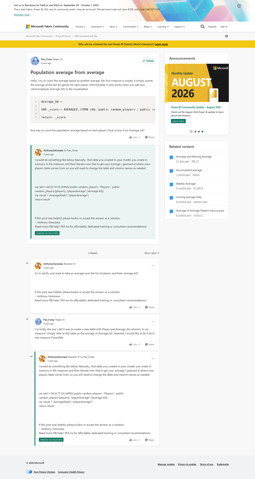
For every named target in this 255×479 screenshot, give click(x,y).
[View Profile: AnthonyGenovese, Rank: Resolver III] (38, 265)
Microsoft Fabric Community (39, 36)
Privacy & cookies (187, 464)
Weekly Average (186, 183)
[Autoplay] (191, 131)
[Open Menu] (226, 36)
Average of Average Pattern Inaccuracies (200, 210)
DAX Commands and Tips (86, 36)
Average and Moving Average (194, 156)
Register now (22, 14)
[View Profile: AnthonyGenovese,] (38, 152)
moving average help (188, 197)
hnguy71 (198, 215)
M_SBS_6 (198, 188)
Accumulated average (189, 170)
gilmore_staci (200, 201)
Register (212, 26)
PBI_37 (195, 161)
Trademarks (223, 464)
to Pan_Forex (71, 150)
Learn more (161, 44)
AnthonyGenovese (53, 150)
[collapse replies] (27, 263)
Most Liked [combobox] (152, 253)
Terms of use (206, 464)
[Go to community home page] (47, 26)
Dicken (196, 174)
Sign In (223, 26)
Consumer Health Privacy (71, 471)
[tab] (195, 131)
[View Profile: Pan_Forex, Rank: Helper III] (35, 61)
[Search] (203, 26)
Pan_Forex (46, 59)
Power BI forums (63, 36)
